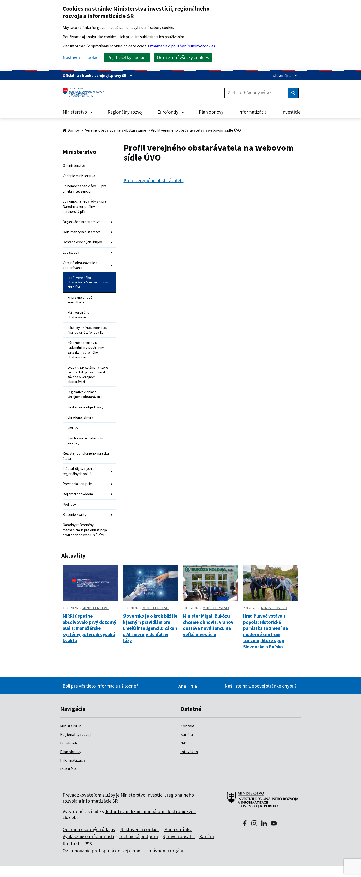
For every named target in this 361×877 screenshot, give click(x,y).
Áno (183, 686)
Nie (194, 686)
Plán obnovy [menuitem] (211, 112)
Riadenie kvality (74, 514)
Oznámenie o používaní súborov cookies (181, 46)
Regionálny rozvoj (75, 734)
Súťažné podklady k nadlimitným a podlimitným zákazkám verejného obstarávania (87, 350)
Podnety (69, 504)
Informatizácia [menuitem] (252, 112)
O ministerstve (74, 165)
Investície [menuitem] (291, 112)
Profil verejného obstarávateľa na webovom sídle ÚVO (88, 282)
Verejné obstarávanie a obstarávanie (115, 130)
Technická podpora (138, 836)
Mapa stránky (178, 829)
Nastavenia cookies (81, 57)
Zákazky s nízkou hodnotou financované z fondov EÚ (88, 330)
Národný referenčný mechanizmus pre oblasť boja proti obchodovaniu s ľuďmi (85, 529)
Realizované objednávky (85, 407)
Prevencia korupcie (77, 483)
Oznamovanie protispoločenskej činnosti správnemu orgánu (123, 851)
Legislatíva (71, 252)
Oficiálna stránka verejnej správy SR (95, 75)
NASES (186, 743)
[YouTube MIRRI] (274, 823)
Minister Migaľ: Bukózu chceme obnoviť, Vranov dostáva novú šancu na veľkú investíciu (208, 625)
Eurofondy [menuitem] (168, 112)
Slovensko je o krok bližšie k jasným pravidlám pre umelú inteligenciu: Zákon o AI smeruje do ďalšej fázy (150, 628)
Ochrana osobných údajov (82, 242)
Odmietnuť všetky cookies (183, 57)
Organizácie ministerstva (81, 221)
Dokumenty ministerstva (81, 232)
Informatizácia (72, 760)
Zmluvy (73, 428)
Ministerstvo (71, 725)
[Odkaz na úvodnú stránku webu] (260, 802)
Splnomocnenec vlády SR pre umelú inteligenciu (85, 188)
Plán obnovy (70, 751)
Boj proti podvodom (78, 494)
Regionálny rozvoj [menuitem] (125, 112)
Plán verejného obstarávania (78, 314)
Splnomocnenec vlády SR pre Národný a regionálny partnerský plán (85, 206)
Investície (68, 768)
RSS (88, 844)
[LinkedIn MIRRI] (264, 823)
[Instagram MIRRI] (254, 823)
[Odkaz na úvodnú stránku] (85, 93)
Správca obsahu (179, 836)
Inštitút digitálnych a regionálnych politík (78, 471)
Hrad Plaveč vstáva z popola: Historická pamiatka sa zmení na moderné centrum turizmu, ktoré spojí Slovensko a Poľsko (265, 631)
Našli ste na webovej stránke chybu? (261, 686)
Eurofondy (69, 743)
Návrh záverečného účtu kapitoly (85, 440)
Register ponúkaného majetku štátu (86, 456)
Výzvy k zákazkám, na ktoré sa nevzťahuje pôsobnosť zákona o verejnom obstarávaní (88, 374)
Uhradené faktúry (80, 417)
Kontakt (187, 725)
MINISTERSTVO (95, 607)
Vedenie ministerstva (79, 175)
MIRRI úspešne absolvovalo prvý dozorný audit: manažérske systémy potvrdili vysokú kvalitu (89, 628)
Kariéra (186, 734)
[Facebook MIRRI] (245, 823)
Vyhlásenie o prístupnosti (88, 836)
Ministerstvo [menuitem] (75, 112)
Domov (74, 130)
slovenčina (282, 75)
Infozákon (189, 751)
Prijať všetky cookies (127, 57)
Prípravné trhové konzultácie (80, 299)
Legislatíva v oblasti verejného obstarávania (85, 394)
